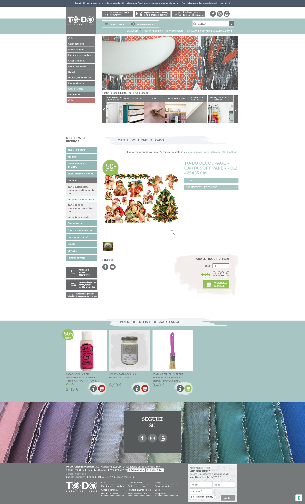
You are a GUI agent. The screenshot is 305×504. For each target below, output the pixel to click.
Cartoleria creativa (136, 486)
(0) (117, 24)
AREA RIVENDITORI (222, 31)
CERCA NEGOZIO (152, 31)
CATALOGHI (133, 31)
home (130, 152)
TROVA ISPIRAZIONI (173, 31)
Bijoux (158, 490)
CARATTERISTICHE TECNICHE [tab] (201, 187)
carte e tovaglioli (143, 152)
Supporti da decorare (138, 493)
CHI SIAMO (192, 31)
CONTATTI (205, 31)
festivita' (157, 152)
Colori (104, 482)
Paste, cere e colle (110, 493)
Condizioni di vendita (76, 474)
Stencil (158, 482)
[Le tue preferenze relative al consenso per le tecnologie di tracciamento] (298, 497)
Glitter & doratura (109, 490)
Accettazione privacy (203, 497)
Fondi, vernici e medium (112, 486)
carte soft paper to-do (173, 152)
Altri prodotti (160, 493)
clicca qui (222, 3)
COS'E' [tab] (189, 180)
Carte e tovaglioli (136, 482)
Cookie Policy (155, 470)
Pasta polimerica (163, 486)
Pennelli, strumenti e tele (139, 490)
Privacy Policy (137, 470)
